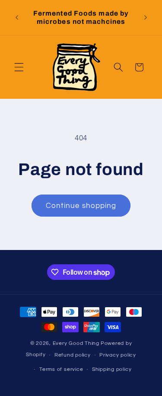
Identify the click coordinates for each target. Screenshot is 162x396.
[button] (19, 67)
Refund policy (72, 355)
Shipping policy (112, 369)
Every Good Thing (76, 343)
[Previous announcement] (16, 17)
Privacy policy (117, 355)
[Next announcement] (145, 17)
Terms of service (61, 369)
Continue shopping (81, 205)
